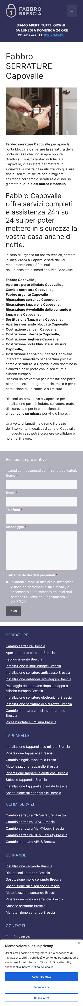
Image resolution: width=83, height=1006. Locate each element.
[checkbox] (7, 582)
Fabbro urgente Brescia (24, 659)
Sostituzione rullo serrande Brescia (33, 886)
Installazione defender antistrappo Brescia (38, 679)
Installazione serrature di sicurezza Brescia (39, 704)
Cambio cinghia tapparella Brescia (32, 760)
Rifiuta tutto (41, 997)
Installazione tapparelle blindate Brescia (37, 786)
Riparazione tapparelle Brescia (29, 753)
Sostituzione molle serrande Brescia (33, 879)
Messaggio (16, 527)
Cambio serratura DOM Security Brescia (36, 835)
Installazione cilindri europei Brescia (33, 666)
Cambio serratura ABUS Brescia (30, 842)
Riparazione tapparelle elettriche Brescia (37, 773)
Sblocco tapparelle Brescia (26, 780)
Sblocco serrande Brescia (25, 906)
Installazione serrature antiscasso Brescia (38, 672)
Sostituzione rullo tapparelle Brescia (33, 793)
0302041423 (54, 35)
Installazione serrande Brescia (29, 866)
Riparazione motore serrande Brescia (34, 899)
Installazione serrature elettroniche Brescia (39, 697)
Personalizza (41, 987)
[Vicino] (79, 942)
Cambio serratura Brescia (25, 646)
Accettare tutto (41, 976)
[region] (41, 973)
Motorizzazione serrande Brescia (31, 893)
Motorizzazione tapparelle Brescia (32, 766)
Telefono (14, 510)
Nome (12, 476)
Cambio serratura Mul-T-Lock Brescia (35, 828)
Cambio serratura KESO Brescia (30, 822)
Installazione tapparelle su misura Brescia (38, 747)
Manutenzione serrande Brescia (30, 912)
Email (11, 493)
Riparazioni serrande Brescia (28, 873)
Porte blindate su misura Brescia (31, 722)
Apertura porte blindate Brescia (30, 653)
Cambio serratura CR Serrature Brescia (36, 815)
